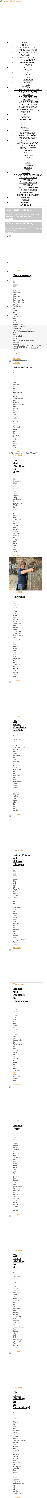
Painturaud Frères (28, 50)
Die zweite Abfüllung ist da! (19, 1261)
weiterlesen (17, 359)
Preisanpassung (22, 275)
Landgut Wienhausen (28, 102)
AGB (20, 336)
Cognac (26, 45)
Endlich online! (17, 1127)
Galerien (26, 87)
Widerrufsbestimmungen (26, 331)
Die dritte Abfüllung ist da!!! (19, 466)
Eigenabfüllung (18, 455)
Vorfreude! (19, 596)
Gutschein (28, 70)
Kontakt (26, 114)
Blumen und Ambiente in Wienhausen (20, 994)
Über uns (25, 112)
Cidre (28, 72)
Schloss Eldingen (28, 104)
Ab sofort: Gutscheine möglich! (19, 726)
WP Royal (34, 348)
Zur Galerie (9, 219)
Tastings (28, 82)
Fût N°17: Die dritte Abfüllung (28, 98)
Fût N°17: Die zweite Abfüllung (28, 93)
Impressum (22, 326)
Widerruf (25, 117)
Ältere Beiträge (19, 324)
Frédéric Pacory (28, 62)
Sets (28, 84)
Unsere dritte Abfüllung (18, 209)
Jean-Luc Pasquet (28, 47)
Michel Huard (28, 60)
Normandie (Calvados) (28, 109)
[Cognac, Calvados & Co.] (11, 1)
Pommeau (28, 79)
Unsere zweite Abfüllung (19, 223)
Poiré (28, 75)
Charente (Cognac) (28, 107)
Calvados (25, 55)
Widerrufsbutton (23, 367)
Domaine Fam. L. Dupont (28, 57)
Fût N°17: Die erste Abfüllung (28, 89)
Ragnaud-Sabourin (28, 52)
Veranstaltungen (19, 850)
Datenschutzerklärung (26, 340)
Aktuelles (26, 42)
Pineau (28, 77)
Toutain (28, 65)
